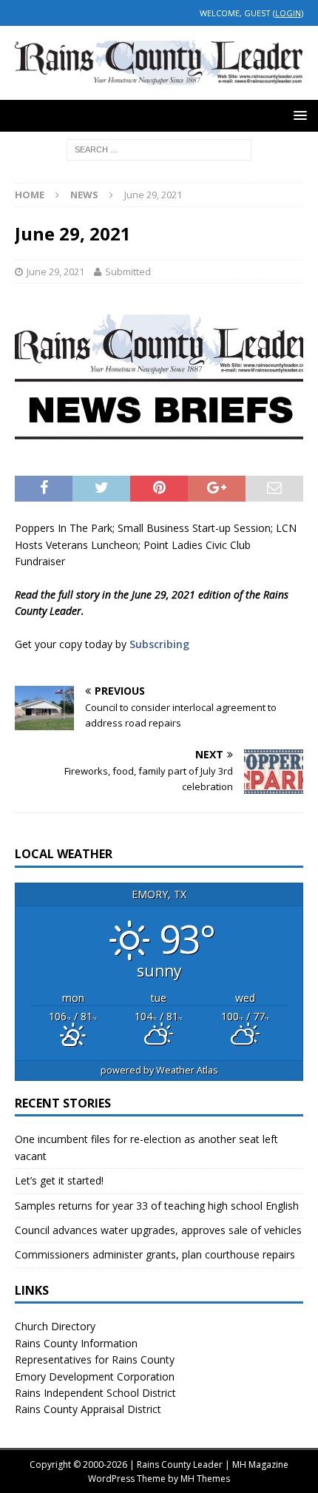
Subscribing (159, 644)
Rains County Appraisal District (88, 1409)
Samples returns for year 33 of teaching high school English (157, 1206)
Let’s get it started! (59, 1180)
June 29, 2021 (55, 271)
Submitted (128, 271)
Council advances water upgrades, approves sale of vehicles (158, 1230)
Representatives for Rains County (95, 1359)
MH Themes (205, 1478)
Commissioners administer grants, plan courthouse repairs (155, 1254)
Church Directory (55, 1326)
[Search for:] (159, 148)
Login (288, 12)
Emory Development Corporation (95, 1376)
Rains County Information (76, 1343)
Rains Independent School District (95, 1393)
